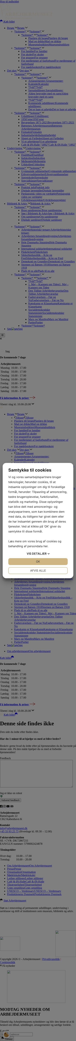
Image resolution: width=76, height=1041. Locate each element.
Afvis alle (38, 570)
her (45, 546)
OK (38, 561)
